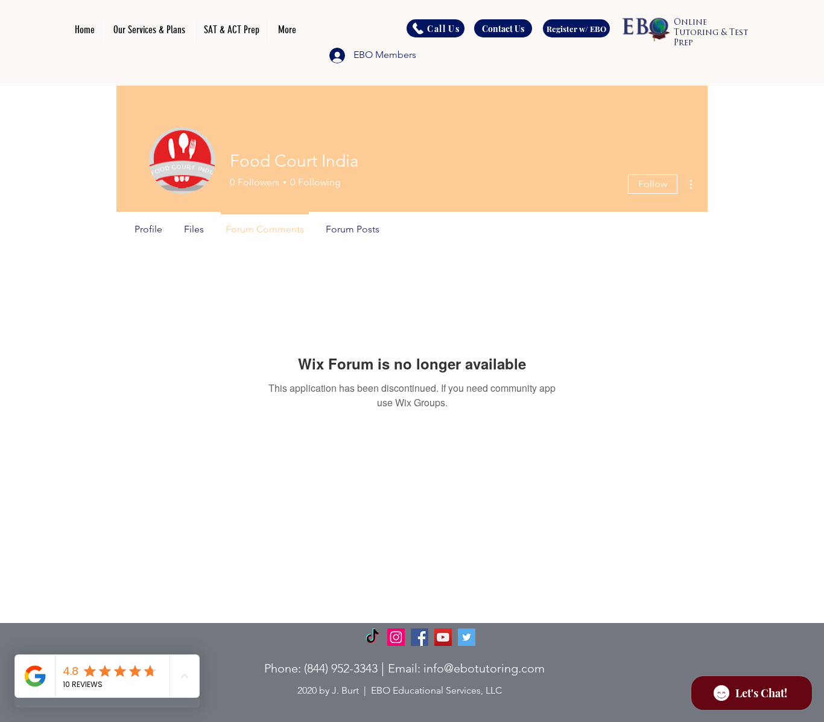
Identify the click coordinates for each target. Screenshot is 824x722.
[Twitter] (466, 637)
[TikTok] (372, 637)
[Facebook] (419, 637)
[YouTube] (443, 637)
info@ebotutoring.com (484, 668)
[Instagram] (396, 637)
